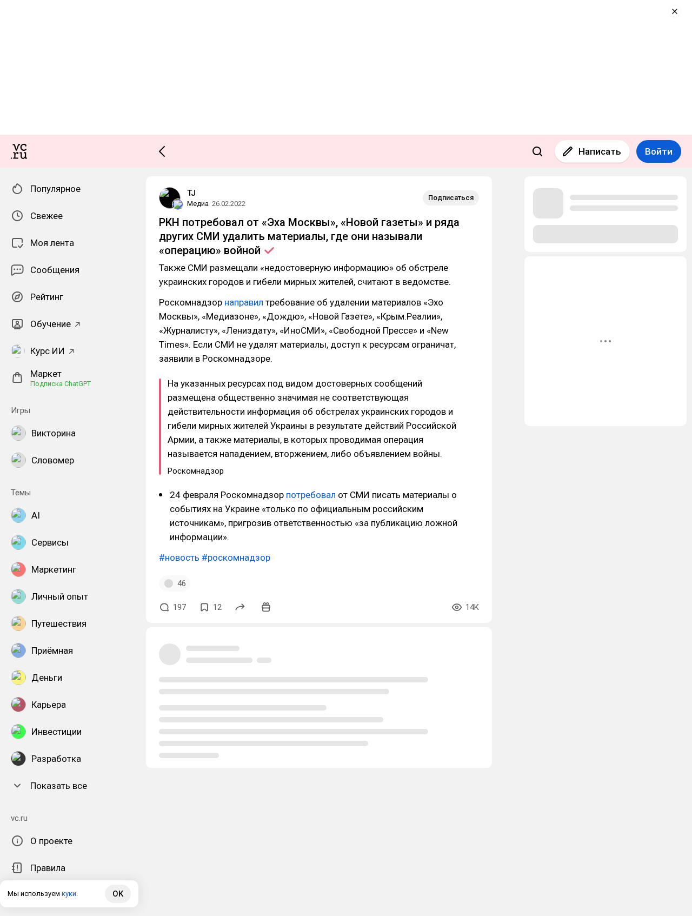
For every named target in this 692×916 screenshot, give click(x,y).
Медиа (198, 204)
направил (243, 302)
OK (117, 894)
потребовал (311, 494)
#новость (179, 557)
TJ (191, 193)
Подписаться (451, 198)
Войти (659, 151)
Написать (599, 151)
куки (69, 894)
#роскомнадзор (236, 557)
